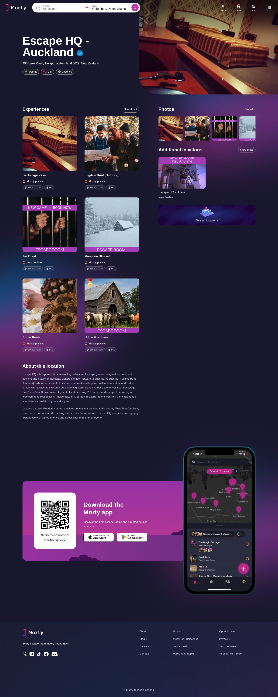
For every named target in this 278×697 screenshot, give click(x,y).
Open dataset (227, 631)
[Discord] (54, 654)
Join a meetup (181, 646)
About (143, 631)
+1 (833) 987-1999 (230, 653)
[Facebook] (46, 654)
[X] (25, 654)
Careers (144, 646)
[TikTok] (39, 654)
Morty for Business (184, 638)
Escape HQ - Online (171, 192)
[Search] (135, 7)
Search (46, 6)
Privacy (223, 638)
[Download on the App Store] (98, 537)
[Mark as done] (55, 143)
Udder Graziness (97, 337)
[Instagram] (32, 654)
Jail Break (30, 256)
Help (176, 631)
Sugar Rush (31, 337)
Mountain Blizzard (97, 256)
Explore (223, 11)
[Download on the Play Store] (132, 537)
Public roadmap (182, 653)
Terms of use (227, 646)
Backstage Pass (34, 175)
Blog (142, 638)
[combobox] (111, 9)
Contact (144, 653)
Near (94, 6)
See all (249, 109)
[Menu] (269, 7)
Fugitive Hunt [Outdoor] (101, 175)
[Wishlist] (44, 143)
